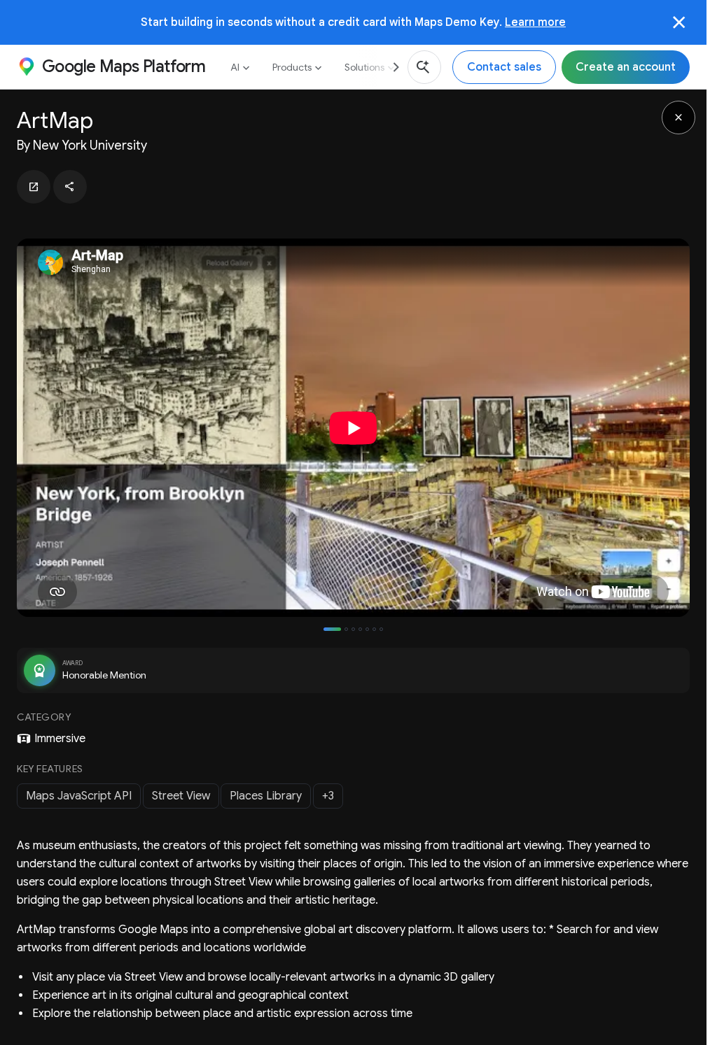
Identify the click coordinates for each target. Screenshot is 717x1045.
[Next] (390, 67)
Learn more (535, 22)
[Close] (679, 22)
